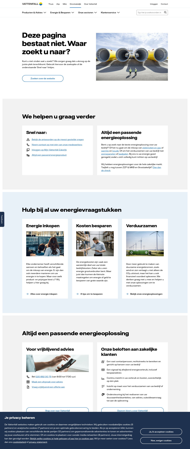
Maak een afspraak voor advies (47, 381)
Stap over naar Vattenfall (57, 410)
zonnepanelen (108, 154)
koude (115, 151)
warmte (105, 151)
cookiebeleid (19, 442)
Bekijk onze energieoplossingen (146, 294)
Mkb (65, 4)
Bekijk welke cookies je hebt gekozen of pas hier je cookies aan (61, 438)
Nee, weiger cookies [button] (161, 440)
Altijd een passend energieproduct (49, 155)
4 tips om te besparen (91, 294)
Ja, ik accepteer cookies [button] (161, 431)
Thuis (50, 4)
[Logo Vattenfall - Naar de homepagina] (32, 3)
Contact (164, 4)
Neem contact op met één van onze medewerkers (57, 144)
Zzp (58, 4)
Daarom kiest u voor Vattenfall (132, 410)
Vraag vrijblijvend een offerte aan (48, 387)
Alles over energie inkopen (43, 294)
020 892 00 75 (43, 376)
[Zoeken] (165, 13)
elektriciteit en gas (151, 147)
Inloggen (154, 4)
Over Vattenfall (90, 4)
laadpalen (123, 154)
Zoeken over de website (43, 78)
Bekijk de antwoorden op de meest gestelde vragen (58, 139)
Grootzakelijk (75, 4)
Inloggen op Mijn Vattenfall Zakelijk (49, 150)
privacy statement (38, 442)
